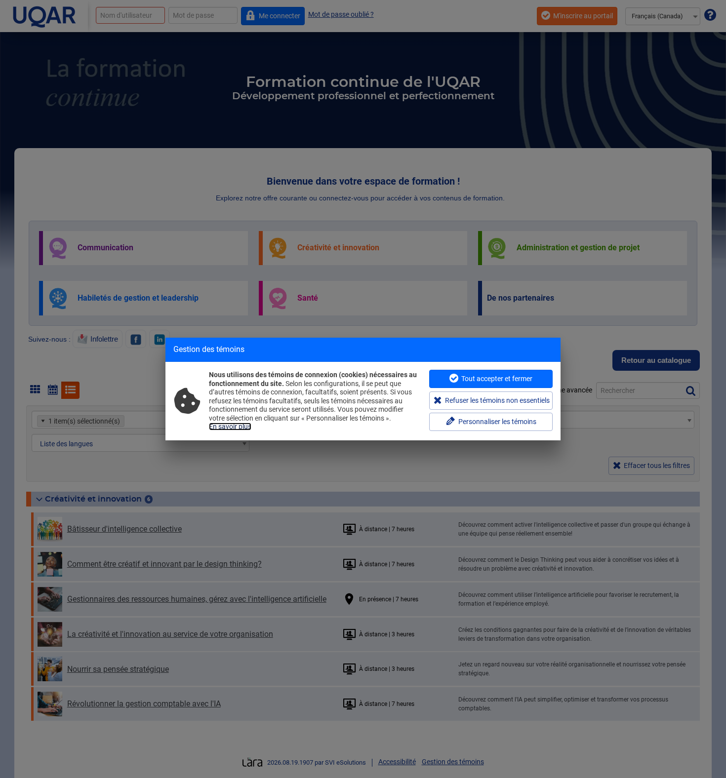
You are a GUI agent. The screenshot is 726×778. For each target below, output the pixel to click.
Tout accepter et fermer (496, 379)
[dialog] (363, 389)
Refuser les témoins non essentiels (497, 400)
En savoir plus (230, 426)
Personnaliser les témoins (497, 422)
